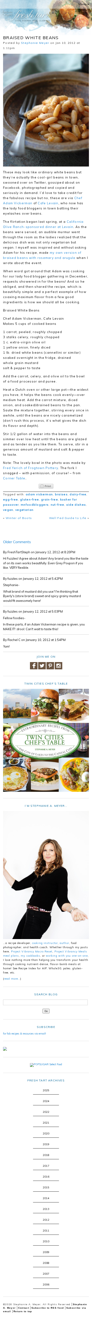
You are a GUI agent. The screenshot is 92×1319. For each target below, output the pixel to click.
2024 (46, 1101)
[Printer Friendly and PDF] (46, 486)
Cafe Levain (48, 203)
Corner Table (14, 478)
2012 (46, 1219)
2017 (46, 1165)
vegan (8, 510)
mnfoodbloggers (35, 504)
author (64, 943)
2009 (46, 1252)
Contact (23, 1308)
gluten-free (29, 499)
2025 (46, 1090)
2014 (46, 1198)
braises (61, 494)
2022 (46, 1112)
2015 (46, 1187)
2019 (46, 1144)
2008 (46, 1263)
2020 (46, 1133)
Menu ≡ (84, 4)
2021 (46, 1122)
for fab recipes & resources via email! (24, 1033)
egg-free (10, 499)
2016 (46, 1176)
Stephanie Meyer (35, 43)
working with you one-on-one (67, 955)
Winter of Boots (19, 518)
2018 (46, 1155)
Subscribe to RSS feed (47, 1308)
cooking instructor (45, 943)
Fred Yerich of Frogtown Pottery (30, 468)
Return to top (22, 1311)
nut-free (57, 504)
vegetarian (24, 510)
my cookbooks (30, 955)
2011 (46, 1230)
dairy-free (78, 494)
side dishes (76, 504)
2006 (46, 1284)
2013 (46, 1209)
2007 (46, 1273)
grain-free (49, 499)
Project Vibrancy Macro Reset (32, 951)
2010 (46, 1241)
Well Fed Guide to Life (68, 518)
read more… (12, 978)
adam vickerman (39, 494)
